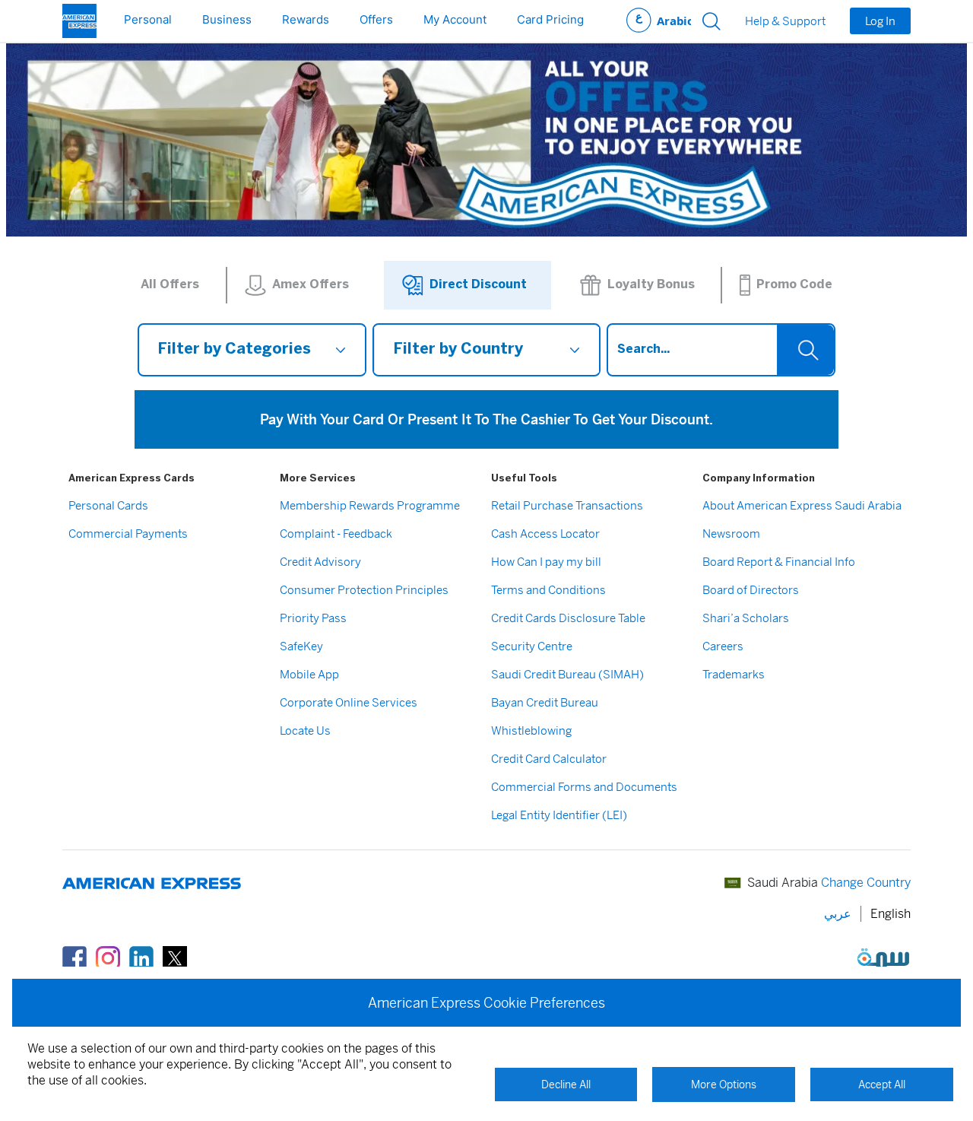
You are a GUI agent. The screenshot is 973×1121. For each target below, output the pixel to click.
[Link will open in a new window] (74, 957)
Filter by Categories (234, 349)
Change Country (866, 883)
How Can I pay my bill (546, 561)
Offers (376, 19)
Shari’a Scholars (745, 618)
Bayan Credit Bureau (544, 702)
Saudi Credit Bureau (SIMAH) (567, 674)
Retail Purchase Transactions (567, 505)
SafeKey (301, 646)
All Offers (170, 285)
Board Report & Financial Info (778, 561)
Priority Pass (313, 618)
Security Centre (531, 646)
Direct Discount (478, 285)
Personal (148, 19)
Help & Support (785, 21)
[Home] (79, 21)
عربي (658, 21)
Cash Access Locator (545, 533)
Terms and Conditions (548, 590)
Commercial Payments (128, 533)
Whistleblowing (531, 730)
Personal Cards (108, 505)
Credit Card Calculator (549, 758)
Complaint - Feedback (336, 533)
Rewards (305, 19)
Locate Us (305, 730)
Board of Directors (750, 590)
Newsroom (731, 533)
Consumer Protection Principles (364, 590)
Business (227, 19)
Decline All (566, 1084)
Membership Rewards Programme (370, 505)
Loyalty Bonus (651, 285)
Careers (722, 646)
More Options (723, 1084)
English (890, 914)
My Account (454, 19)
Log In (880, 21)
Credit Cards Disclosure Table (568, 618)
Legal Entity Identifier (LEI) (559, 815)
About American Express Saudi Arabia (802, 505)
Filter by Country (458, 349)
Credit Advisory (320, 561)
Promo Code (794, 285)
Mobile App (309, 674)
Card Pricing (550, 19)
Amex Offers (310, 285)
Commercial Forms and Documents (584, 787)
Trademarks (733, 674)
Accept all (881, 1084)
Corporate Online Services (348, 702)
